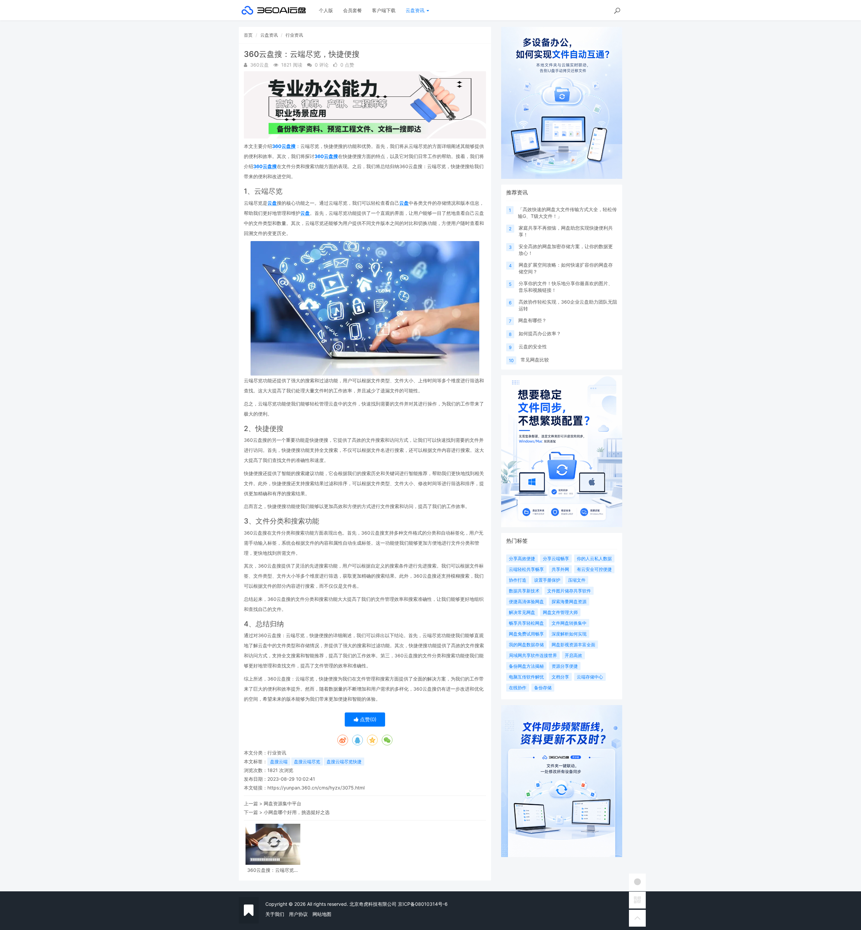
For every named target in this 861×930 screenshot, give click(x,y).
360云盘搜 (284, 146)
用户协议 (298, 914)
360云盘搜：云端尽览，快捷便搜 (273, 870)
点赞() (367, 719)
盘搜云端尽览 (307, 761)
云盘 (272, 203)
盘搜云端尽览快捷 (344, 761)
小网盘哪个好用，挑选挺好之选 (297, 812)
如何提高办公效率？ (540, 333)
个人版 (326, 10)
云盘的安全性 (533, 346)
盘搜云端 (279, 761)
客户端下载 (384, 10)
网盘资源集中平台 (282, 803)
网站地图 (321, 914)
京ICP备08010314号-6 (423, 904)
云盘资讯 (416, 10)
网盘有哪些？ (532, 320)
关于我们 (274, 914)
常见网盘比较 (535, 359)
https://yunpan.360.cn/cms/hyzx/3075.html (316, 787)
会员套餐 (352, 10)
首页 (248, 35)
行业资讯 (294, 35)
